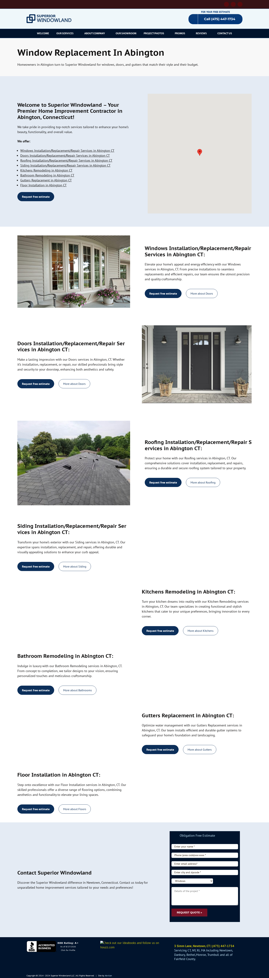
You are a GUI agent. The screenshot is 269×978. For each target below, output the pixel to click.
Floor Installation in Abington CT (43, 185)
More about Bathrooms (77, 690)
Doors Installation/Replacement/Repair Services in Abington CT (65, 155)
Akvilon (108, 975)
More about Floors (74, 809)
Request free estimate (36, 196)
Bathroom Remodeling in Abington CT (47, 175)
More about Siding (74, 566)
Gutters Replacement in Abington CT (46, 180)
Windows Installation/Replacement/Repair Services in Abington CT (67, 150)
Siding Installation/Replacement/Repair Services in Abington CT (65, 165)
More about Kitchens (201, 631)
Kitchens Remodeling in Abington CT (46, 170)
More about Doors (201, 293)
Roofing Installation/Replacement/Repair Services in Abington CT (66, 160)
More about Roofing (203, 482)
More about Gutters (200, 749)
